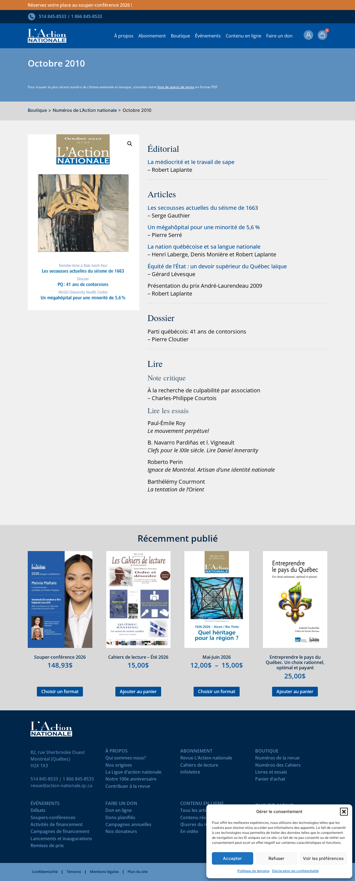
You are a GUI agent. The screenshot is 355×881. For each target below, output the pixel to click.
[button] (344, 811)
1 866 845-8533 (78, 779)
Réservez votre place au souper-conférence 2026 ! (80, 5)
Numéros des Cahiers (278, 766)
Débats (38, 811)
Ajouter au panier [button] (138, 691)
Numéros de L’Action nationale (85, 110)
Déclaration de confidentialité (295, 871)
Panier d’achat (270, 780)
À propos (123, 36)
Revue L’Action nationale (206, 759)
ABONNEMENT (196, 752)
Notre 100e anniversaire (130, 780)
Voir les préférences (323, 858)
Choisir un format (59, 691)
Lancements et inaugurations (61, 840)
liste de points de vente (176, 87)
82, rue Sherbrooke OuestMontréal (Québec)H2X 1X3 (58, 759)
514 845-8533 (44, 779)
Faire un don (279, 36)
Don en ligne (118, 811)
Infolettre (190, 773)
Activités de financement (57, 825)
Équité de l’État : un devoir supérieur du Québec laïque (217, 266)
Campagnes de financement (60, 832)
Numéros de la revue (277, 759)
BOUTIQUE (266, 752)
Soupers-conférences (53, 819)
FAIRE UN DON (121, 804)
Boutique (180, 36)
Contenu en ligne (243, 36)
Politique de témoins (253, 871)
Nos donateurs (121, 832)
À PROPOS (116, 752)
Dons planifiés (120, 819)
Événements (208, 36)
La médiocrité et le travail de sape (191, 162)
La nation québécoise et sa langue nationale (204, 246)
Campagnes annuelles (128, 825)
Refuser (276, 858)
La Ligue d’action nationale (133, 773)
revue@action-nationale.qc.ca (61, 785)
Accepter (232, 858)
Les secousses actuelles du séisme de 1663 (203, 207)
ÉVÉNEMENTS (45, 804)
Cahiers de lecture (199, 766)
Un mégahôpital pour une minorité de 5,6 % (204, 227)
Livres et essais (271, 773)
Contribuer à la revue (127, 787)
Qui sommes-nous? (125, 759)
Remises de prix (47, 847)
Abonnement (152, 36)
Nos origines (118, 766)
